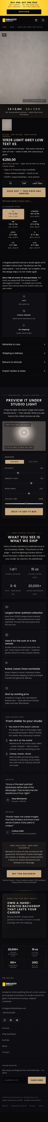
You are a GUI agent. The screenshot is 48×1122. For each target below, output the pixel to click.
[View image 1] (7, 124)
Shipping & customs (19, 1106)
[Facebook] (10, 1020)
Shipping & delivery (24, 353)
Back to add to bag (24, 511)
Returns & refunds (24, 362)
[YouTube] (17, 1020)
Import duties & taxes (24, 371)
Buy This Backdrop (24, 873)
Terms (40, 1106)
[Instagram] (4, 1020)
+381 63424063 (8, 1013)
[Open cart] (36, 20)
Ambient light (11, 478)
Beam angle (10, 489)
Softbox (15, 461)
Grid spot (33, 461)
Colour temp (11, 499)
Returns (5, 1106)
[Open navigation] (43, 20)
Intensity (9, 468)
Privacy (32, 1106)
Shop (12, 27)
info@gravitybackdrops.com (14, 1008)
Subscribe (37, 1080)
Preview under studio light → (17, 201)
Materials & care (24, 344)
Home (4, 27)
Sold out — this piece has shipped (24, 192)
